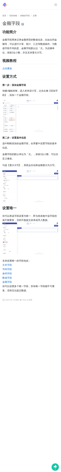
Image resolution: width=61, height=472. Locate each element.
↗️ (22, 24)
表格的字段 (25, 15)
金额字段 (7, 282)
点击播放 (7, 68)
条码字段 (7, 273)
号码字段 (7, 269)
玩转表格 (13, 15)
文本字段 (7, 265)
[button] (56, 5)
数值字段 (7, 277)
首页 (4, 15)
